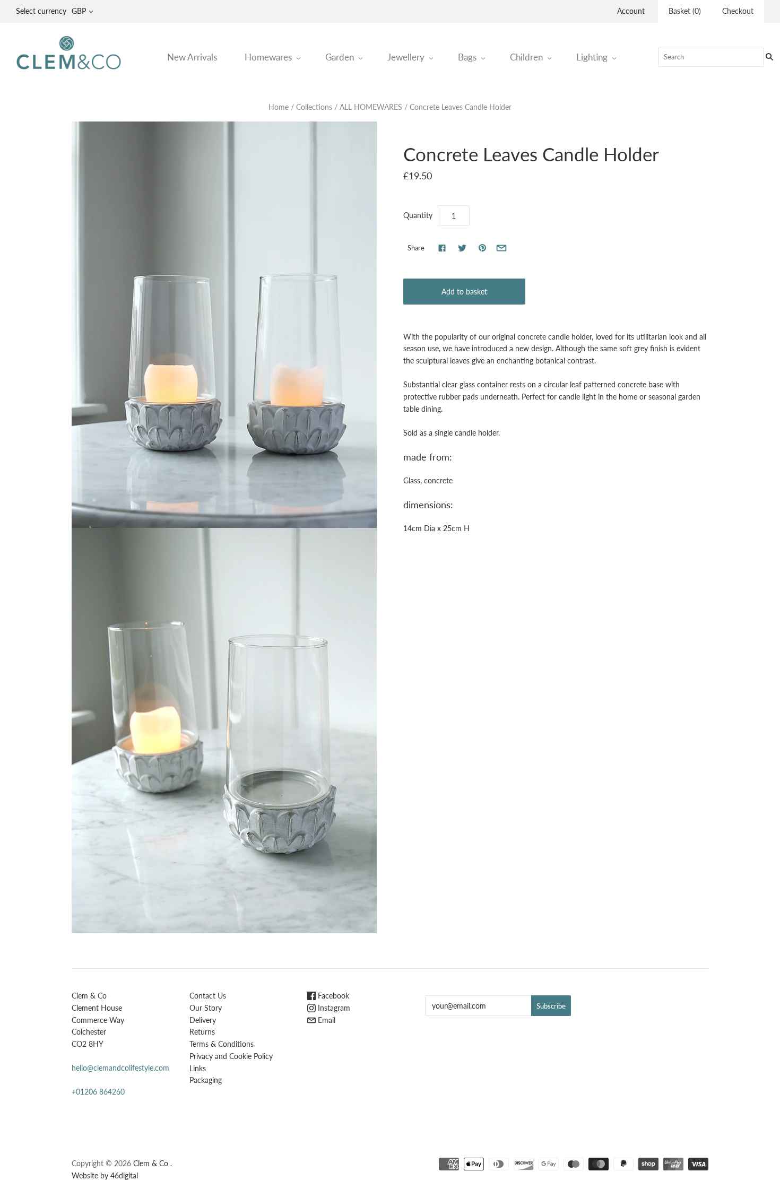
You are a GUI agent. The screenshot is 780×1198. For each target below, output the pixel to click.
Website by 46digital (105, 1175)
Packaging (205, 1079)
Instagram (333, 1007)
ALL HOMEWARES (371, 106)
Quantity (417, 215)
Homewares (268, 57)
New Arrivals (192, 57)
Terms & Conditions (221, 1043)
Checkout (737, 10)
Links (197, 1068)
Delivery (202, 1020)
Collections (314, 106)
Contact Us (207, 995)
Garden (339, 57)
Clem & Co (150, 1163)
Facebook (332, 995)
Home (278, 106)
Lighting (592, 57)
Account (631, 10)
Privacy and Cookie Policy (231, 1056)
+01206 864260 (98, 1091)
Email (325, 1020)
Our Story (205, 1007)
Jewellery (405, 57)
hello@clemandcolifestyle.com (120, 1067)
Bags (467, 57)
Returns (202, 1031)
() (685, 10)
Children (526, 57)
